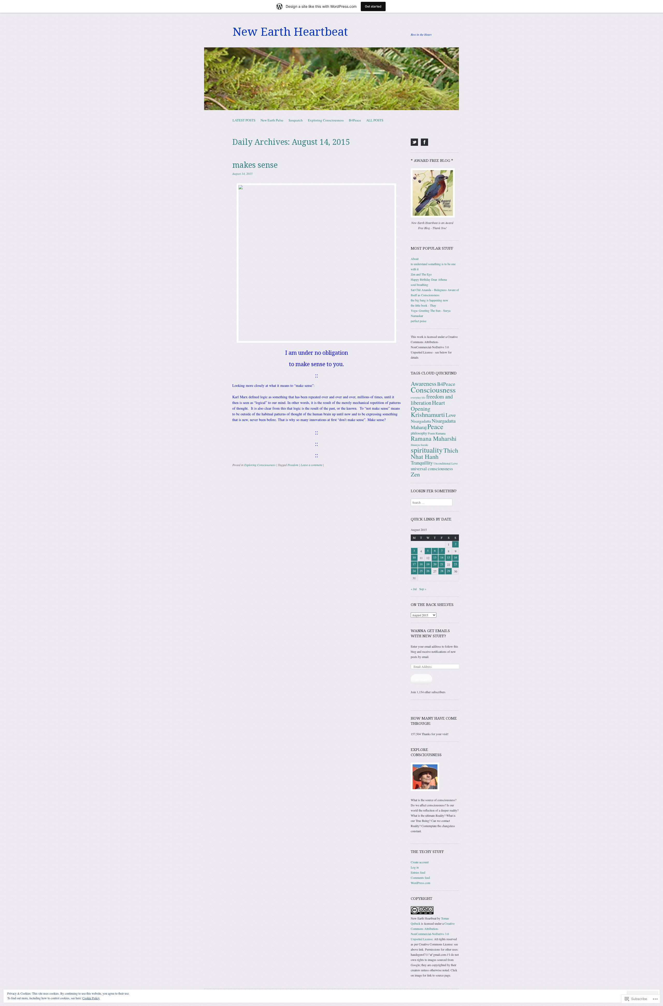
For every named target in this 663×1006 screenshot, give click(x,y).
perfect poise (418, 321)
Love (451, 414)
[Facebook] (424, 142)
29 (448, 571)
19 (427, 564)
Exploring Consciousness (326, 120)
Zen (415, 474)
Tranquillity (422, 462)
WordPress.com (420, 883)
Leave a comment (311, 465)
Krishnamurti (428, 414)
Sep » (422, 589)
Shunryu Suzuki (419, 445)
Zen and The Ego (421, 274)
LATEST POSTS (244, 120)
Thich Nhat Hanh (434, 453)
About (415, 259)
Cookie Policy (91, 998)
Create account (420, 862)
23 (455, 564)
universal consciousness (432, 469)
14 (441, 557)
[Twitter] (414, 142)
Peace (435, 426)
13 (434, 557)
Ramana (440, 433)
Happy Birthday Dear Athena (429, 279)
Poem (431, 433)
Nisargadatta (421, 421)
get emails (421, 679)
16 (455, 557)
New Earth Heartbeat (290, 32)
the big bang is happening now (429, 300)
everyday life (418, 397)
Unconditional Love (446, 463)
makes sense (255, 165)
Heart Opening (428, 405)
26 (427, 571)
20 (434, 564)
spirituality (427, 450)
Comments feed (420, 877)
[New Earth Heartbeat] (331, 78)
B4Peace (355, 120)
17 (414, 564)
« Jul (414, 589)
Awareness (423, 383)
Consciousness (433, 390)
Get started (373, 6)
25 (421, 571)
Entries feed (418, 872)
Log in (415, 867)
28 (441, 571)
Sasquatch (296, 120)
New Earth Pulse (272, 120)
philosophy (419, 433)
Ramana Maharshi (434, 438)
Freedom (292, 465)
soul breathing (419, 285)
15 (448, 557)
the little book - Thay (423, 305)
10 (414, 557)
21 (441, 564)
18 (421, 564)
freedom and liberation (432, 399)
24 (414, 571)
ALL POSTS (374, 120)
